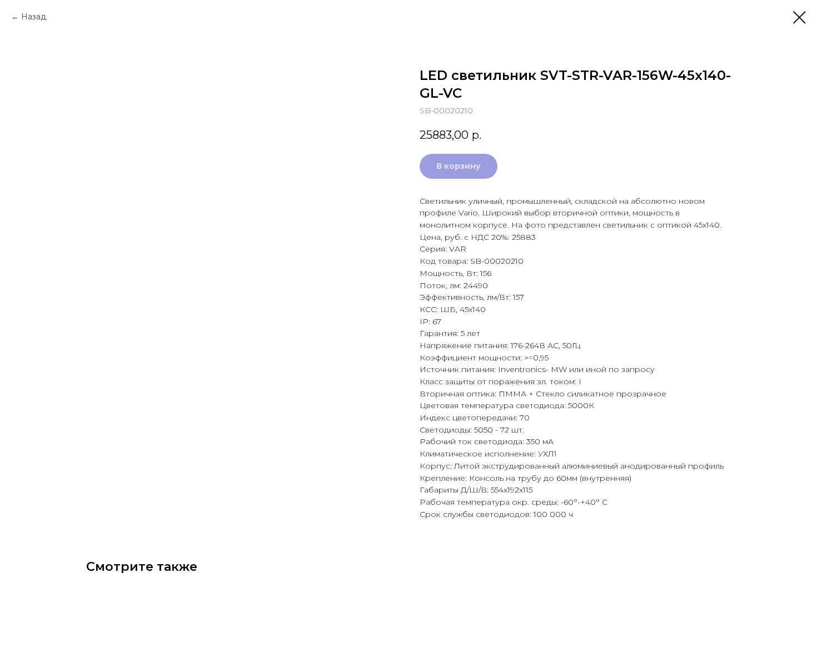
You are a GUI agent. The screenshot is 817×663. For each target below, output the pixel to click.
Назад (33, 17)
